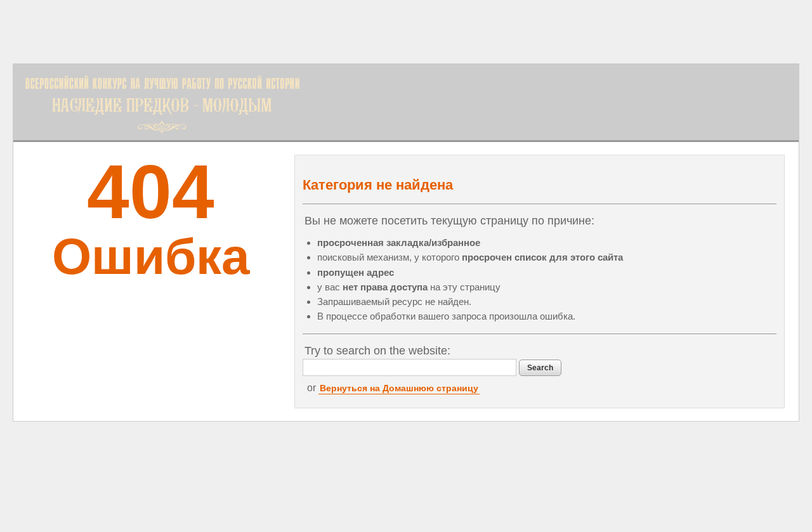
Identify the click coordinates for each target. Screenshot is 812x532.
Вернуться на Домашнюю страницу (399, 388)
